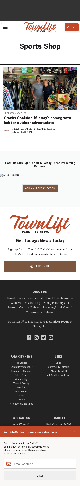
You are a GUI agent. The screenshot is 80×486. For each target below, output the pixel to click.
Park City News (21, 356)
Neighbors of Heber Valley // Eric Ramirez (34, 129)
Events (21, 399)
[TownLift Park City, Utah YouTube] (51, 338)
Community (21, 379)
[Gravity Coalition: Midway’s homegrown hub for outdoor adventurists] (40, 88)
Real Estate (21, 391)
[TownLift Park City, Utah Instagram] (36, 338)
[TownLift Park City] (40, 27)
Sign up (40, 476)
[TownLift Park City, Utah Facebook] (29, 338)
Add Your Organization (40, 188)
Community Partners (58, 367)
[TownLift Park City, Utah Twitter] (43, 338)
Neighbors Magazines (15, 113)
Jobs (21, 395)
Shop (58, 362)
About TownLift (59, 371)
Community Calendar (21, 367)
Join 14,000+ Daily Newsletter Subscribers (30, 431)
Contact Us (21, 417)
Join (73, 27)
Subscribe (41, 266)
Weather (21, 387)
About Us (40, 291)
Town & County (21, 383)
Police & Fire (21, 375)
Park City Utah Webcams (59, 375)
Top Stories (21, 362)
